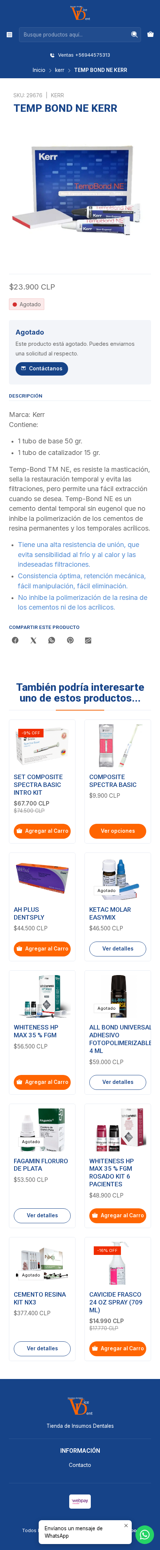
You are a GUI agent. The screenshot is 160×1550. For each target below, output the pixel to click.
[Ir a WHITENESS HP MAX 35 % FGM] (42, 996)
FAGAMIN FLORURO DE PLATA (41, 1165)
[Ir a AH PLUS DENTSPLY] (42, 878)
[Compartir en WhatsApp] (51, 641)
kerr (59, 70)
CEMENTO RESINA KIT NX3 (40, 1298)
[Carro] (150, 35)
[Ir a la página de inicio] (80, 13)
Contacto (80, 1465)
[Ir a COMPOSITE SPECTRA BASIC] (117, 745)
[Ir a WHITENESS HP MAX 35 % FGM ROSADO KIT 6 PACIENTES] (117, 1129)
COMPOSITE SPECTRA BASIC (113, 780)
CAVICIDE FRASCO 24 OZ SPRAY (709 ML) (116, 1302)
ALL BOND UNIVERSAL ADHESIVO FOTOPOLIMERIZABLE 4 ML (121, 1039)
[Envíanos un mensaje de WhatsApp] (144, 1534)
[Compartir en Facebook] (15, 641)
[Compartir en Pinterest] (70, 641)
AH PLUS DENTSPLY (29, 913)
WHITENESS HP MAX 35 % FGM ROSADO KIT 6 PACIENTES (111, 1172)
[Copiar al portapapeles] (88, 641)
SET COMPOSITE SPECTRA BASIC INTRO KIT (38, 784)
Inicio (39, 70)
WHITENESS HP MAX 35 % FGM (36, 1031)
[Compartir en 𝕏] (33, 641)
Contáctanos (46, 368)
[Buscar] (134, 34)
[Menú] (9, 34)
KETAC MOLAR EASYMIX (110, 913)
